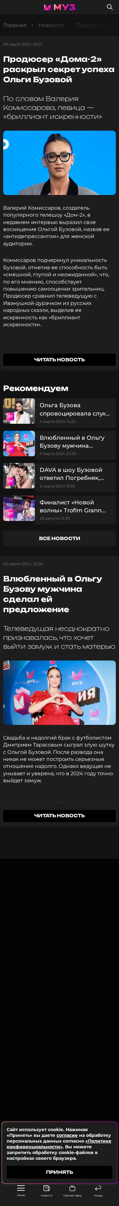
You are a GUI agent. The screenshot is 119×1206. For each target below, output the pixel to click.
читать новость (59, 359)
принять (59, 1172)
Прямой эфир (72, 1195)
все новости (59, 538)
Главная (15, 25)
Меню (21, 1195)
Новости (47, 1195)
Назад (98, 1195)
